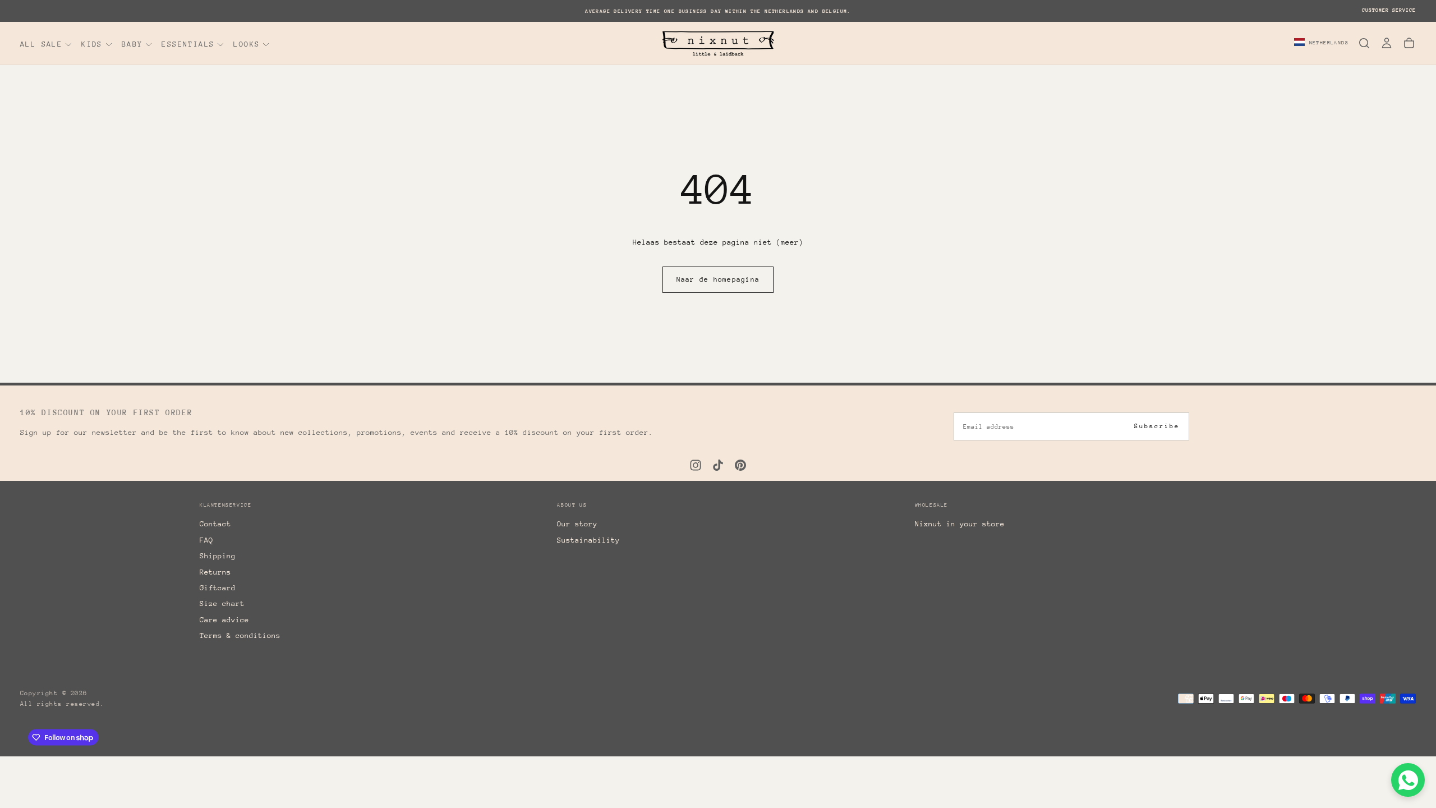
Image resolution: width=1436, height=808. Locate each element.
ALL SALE (41, 44)
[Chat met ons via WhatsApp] (1408, 780)
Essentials (188, 44)
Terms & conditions (240, 635)
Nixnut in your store (960, 524)
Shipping (218, 556)
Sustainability (588, 540)
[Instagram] (695, 465)
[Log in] (1386, 43)
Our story (577, 524)
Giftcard (218, 588)
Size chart (222, 603)
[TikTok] (718, 465)
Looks (246, 44)
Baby (132, 44)
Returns (215, 572)
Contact (215, 524)
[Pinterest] (740, 465)
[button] (1321, 43)
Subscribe (1157, 426)
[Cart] (1409, 43)
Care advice (224, 620)
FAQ (206, 540)
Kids (92, 44)
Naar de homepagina (718, 279)
